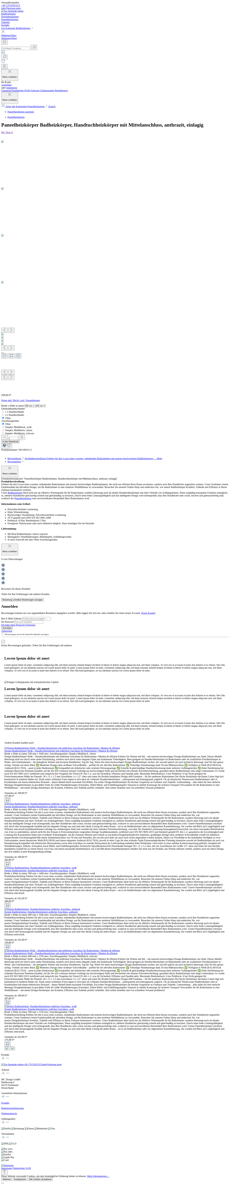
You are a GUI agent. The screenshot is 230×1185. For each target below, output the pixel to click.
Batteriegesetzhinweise (12, 1108)
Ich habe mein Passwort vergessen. (18, 625)
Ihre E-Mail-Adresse (11, 618)
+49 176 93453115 (10, 5)
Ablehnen (7, 1179)
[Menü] (4, 42)
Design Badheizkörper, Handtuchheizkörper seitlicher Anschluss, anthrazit (41, 806)
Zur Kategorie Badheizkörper (16, 28)
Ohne (8, 418)
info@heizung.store (11, 8)
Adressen (35, 90)
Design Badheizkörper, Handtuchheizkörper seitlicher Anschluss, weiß (39, 870)
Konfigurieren (20, 1179)
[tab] (85, 458)
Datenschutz (19, 1168)
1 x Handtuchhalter (14, 411)
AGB (28, 1168)
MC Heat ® (7, 132)
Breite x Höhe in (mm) (12, 405)
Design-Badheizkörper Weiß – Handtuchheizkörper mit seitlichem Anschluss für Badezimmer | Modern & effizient (60, 751)
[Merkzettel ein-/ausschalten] (6, 445)
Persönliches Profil (20, 90)
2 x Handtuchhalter (14, 415)
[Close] (2, 352)
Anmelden (6, 85)
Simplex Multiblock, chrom (18, 430)
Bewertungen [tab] (14, 461)
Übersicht (6, 90)
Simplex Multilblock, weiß (18, 427)
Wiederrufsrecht (9, 1113)
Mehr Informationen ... (98, 1176)
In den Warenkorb (10, 441)
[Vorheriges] (4, 330)
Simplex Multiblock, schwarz (19, 433)
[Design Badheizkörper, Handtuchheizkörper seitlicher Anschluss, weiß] (40, 867)
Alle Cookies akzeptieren (40, 1179)
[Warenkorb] (3, 53)
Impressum (6, 1168)
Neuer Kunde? (148, 613)
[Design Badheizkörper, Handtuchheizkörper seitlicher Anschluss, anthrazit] (42, 803)
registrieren (11, 87)
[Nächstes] (11, 330)
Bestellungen (61, 90)
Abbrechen (6, 631)
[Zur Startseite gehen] (12, 11)
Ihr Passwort (7, 621)
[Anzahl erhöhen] (22, 437)
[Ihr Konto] (4, 66)
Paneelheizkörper (22, 498)
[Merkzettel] (3, 62)
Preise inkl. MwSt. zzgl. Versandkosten (20, 400)
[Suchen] (34, 47)
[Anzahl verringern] (4, 437)
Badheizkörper (15, 492)
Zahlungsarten (47, 90)
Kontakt (5, 1103)
